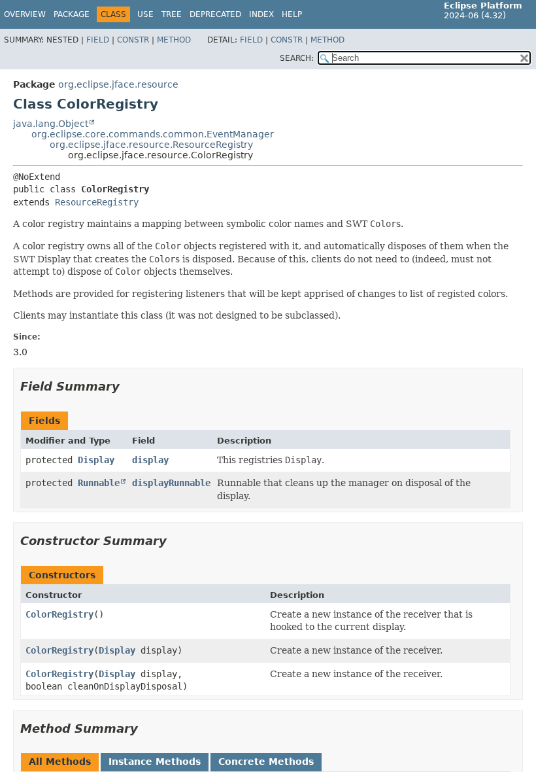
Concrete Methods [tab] (266, 761)
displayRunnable (171, 483)
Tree (171, 14)
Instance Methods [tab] (155, 761)
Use (145, 14)
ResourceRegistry (97, 202)
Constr (133, 39)
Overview (25, 14)
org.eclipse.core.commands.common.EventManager (152, 134)
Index (261, 14)
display (150, 460)
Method (174, 39)
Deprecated (215, 14)
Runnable (99, 483)
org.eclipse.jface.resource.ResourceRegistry (151, 144)
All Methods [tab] (60, 761)
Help (292, 14)
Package (72, 14)
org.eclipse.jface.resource (118, 84)
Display (96, 460)
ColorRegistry (59, 614)
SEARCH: (297, 58)
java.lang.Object (50, 123)
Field (97, 39)
